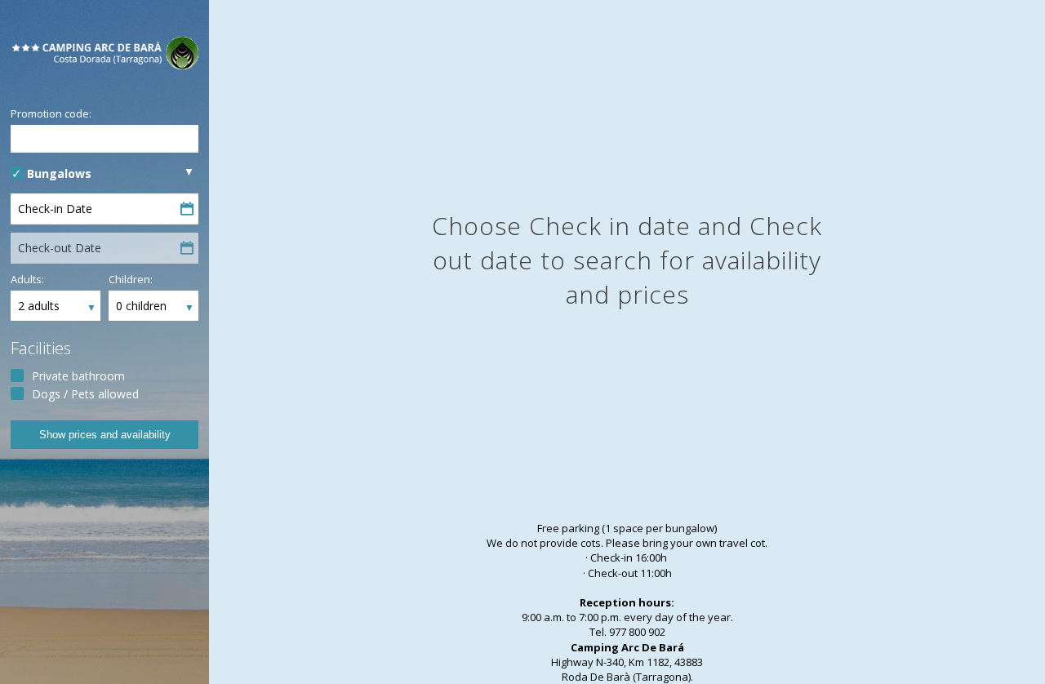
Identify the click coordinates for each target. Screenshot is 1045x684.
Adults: (27, 279)
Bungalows (59, 173)
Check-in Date (55, 208)
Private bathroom (78, 376)
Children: (131, 279)
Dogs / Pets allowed (85, 394)
